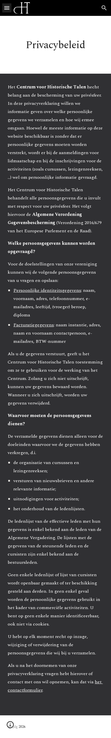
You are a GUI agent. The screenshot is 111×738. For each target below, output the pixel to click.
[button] (7, 8)
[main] (55, 45)
